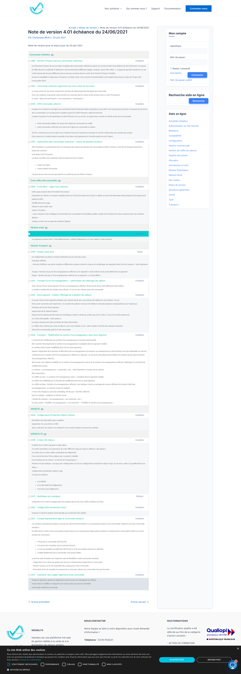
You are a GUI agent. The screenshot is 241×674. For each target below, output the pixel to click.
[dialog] (120, 660)
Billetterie (173, 130)
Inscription (175, 73)
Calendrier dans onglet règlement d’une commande (60, 575)
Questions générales (179, 189)
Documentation (172, 8)
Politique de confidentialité (30, 660)
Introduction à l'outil (178, 165)
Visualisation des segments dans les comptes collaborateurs (64, 234)
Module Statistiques (178, 170)
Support (155, 8)
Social (172, 194)
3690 (33, 252)
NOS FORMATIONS (177, 620)
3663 (33, 507)
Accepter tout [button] (177, 660)
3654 (33, 281)
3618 (33, 104)
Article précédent (39, 602)
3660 (33, 187)
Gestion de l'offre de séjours (183, 150)
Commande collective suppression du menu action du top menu (66, 86)
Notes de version (177, 185)
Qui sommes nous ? (136, 8)
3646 (33, 335)
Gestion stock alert (45, 252)
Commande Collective (40, 55)
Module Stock (175, 175)
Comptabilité (175, 135)
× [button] (238, 649)
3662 (33, 86)
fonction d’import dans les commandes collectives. (60, 61)
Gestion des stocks (178, 155)
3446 (33, 415)
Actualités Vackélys (178, 121)
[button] (199, 8)
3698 (33, 440)
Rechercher (199, 100)
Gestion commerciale (179, 145)
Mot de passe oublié (181, 80)
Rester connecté (181, 68)
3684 (33, 234)
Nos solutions (112, 8)
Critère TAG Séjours (46, 440)
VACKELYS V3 (37, 434)
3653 (33, 295)
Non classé (174, 180)
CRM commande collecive (49, 104)
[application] (120, 8)
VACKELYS (35, 409)
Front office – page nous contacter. (52, 187)
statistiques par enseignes (48, 496)
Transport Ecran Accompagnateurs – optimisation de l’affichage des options (71, 281)
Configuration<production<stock (51, 507)
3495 (33, 142)
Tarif (171, 199)
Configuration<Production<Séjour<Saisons (56, 415)
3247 (33, 575)
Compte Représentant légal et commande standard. (60, 519)
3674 (33, 496)
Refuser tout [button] (214, 660)
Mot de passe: (177, 57)
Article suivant (140, 602)
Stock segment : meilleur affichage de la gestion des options (64, 295)
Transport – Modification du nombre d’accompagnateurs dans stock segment (71, 335)
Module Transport (39, 246)
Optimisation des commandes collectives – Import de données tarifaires (69, 142)
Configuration (175, 140)
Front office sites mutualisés (44, 181)
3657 (33, 519)
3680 (33, 61)
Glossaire (173, 160)
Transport (174, 204)
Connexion (197, 75)
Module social (37, 228)
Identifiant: (175, 46)
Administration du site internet (184, 126)
